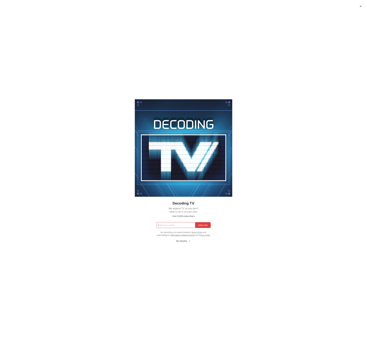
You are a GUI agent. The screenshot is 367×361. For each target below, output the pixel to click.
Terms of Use (197, 232)
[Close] (361, 6)
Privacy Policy (204, 235)
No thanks (181, 240)
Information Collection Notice (182, 235)
